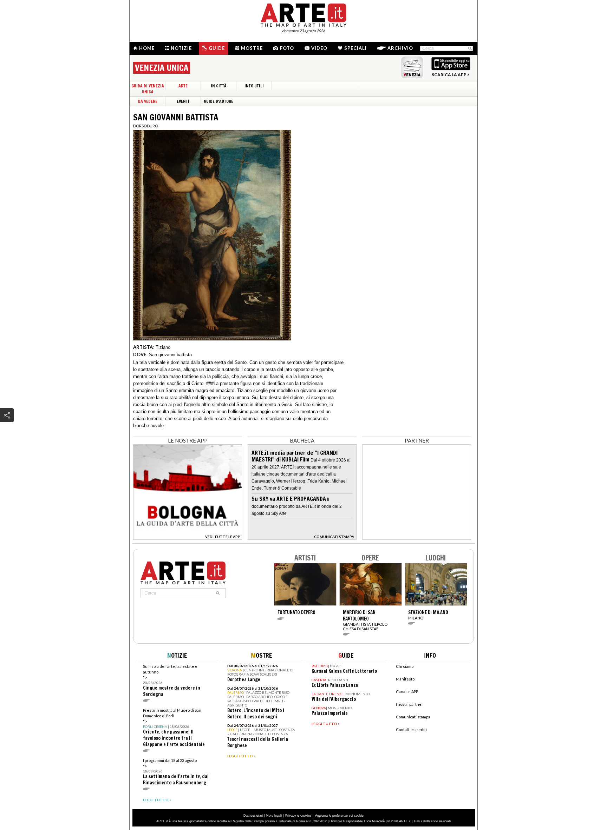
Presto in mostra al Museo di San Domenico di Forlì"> (174, 728)
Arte (183, 86)
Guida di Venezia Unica (147, 89)
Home (147, 48)
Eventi (183, 101)
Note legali (274, 815)
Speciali (355, 48)
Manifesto (405, 679)
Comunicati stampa (413, 717)
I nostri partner (409, 704)
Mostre (252, 48)
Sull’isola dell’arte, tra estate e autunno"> (171, 680)
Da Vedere (147, 101)
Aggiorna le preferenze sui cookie (339, 815)
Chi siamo (404, 666)
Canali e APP (407, 691)
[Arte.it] (303, 14)
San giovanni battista (170, 354)
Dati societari (253, 815)
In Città (219, 86)
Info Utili (254, 86)
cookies (306, 815)
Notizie (181, 48)
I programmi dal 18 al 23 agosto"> (176, 772)
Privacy (290, 815)
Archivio (400, 48)
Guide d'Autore (218, 101)
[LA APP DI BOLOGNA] (187, 537)
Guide (217, 48)
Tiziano (163, 347)
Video (319, 48)
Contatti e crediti (411, 729)
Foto (287, 48)
